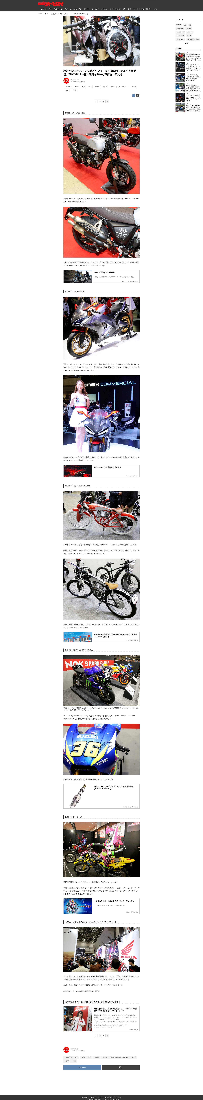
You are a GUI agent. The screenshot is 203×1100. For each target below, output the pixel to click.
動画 (185, 25)
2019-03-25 (74, 79)
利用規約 (84, 1097)
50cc (197, 39)
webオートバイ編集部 (78, 81)
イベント (188, 28)
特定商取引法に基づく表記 (113, 1097)
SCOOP (178, 25)
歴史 (190, 25)
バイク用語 (190, 39)
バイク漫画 (179, 28)
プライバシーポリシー (96, 1097)
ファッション (180, 39)
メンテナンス (180, 36)
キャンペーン (180, 32)
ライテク (189, 32)
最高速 (189, 36)
